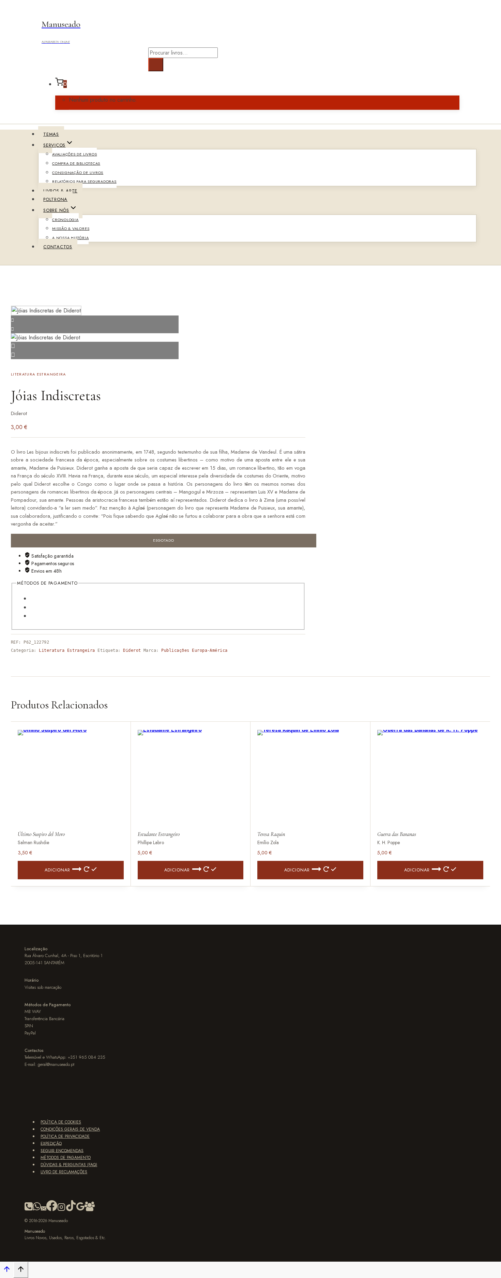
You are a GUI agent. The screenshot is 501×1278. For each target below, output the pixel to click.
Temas (51, 134)
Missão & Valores (70, 228)
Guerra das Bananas (396, 834)
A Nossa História (70, 237)
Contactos (57, 247)
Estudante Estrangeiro (159, 834)
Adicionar (57, 870)
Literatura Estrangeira (38, 374)
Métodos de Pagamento (66, 1158)
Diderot (132, 650)
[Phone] (29, 1210)
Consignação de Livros (77, 172)
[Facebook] (51, 1210)
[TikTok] (70, 1210)
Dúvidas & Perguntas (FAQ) (69, 1165)
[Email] (43, 1210)
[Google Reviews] (80, 1210)
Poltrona (55, 199)
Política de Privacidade (65, 1136)
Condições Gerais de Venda (70, 1129)
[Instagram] (61, 1210)
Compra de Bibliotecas (76, 163)
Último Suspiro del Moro (41, 834)
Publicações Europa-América (194, 650)
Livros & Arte (60, 191)
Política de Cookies (61, 1122)
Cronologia (65, 219)
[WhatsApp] (37, 1210)
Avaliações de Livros (74, 154)
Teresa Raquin (271, 834)
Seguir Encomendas (62, 1150)
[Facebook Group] (90, 1210)
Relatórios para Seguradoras (84, 181)
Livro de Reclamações (64, 1172)
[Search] (155, 64)
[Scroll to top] (6, 1270)
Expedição (51, 1143)
